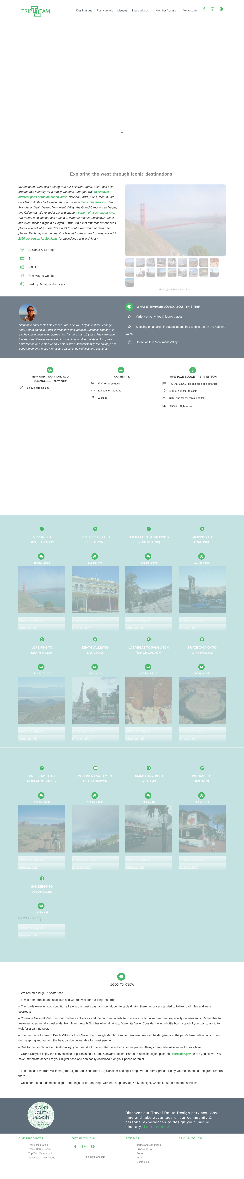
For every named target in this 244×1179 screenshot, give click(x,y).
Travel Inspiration (38, 1144)
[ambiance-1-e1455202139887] (130, 284)
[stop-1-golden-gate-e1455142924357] (130, 265)
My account (190, 10)
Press (140, 1153)
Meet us (122, 10)
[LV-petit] (141, 275)
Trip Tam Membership (40, 1153)
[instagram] (212, 8)
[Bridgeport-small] (172, 275)
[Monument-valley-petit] (193, 265)
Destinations (84, 10)
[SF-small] (183, 275)
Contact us (143, 1161)
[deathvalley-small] (130, 275)
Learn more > (157, 1127)
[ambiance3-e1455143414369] (193, 275)
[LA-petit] (151, 265)
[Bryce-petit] (215, 265)
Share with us (140, 10)
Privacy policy (144, 1149)
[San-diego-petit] (162, 265)
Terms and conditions (149, 1144)
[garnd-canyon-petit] (183, 265)
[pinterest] (221, 8)
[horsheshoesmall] (204, 265)
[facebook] (204, 8)
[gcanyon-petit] (141, 265)
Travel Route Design (39, 1149)
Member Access (166, 10)
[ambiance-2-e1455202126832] (215, 275)
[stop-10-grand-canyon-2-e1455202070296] (204, 275)
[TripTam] (36, 17)
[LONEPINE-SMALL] (151, 275)
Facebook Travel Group (41, 1157)
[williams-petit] (172, 265)
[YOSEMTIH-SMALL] (162, 275)
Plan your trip (104, 10)
